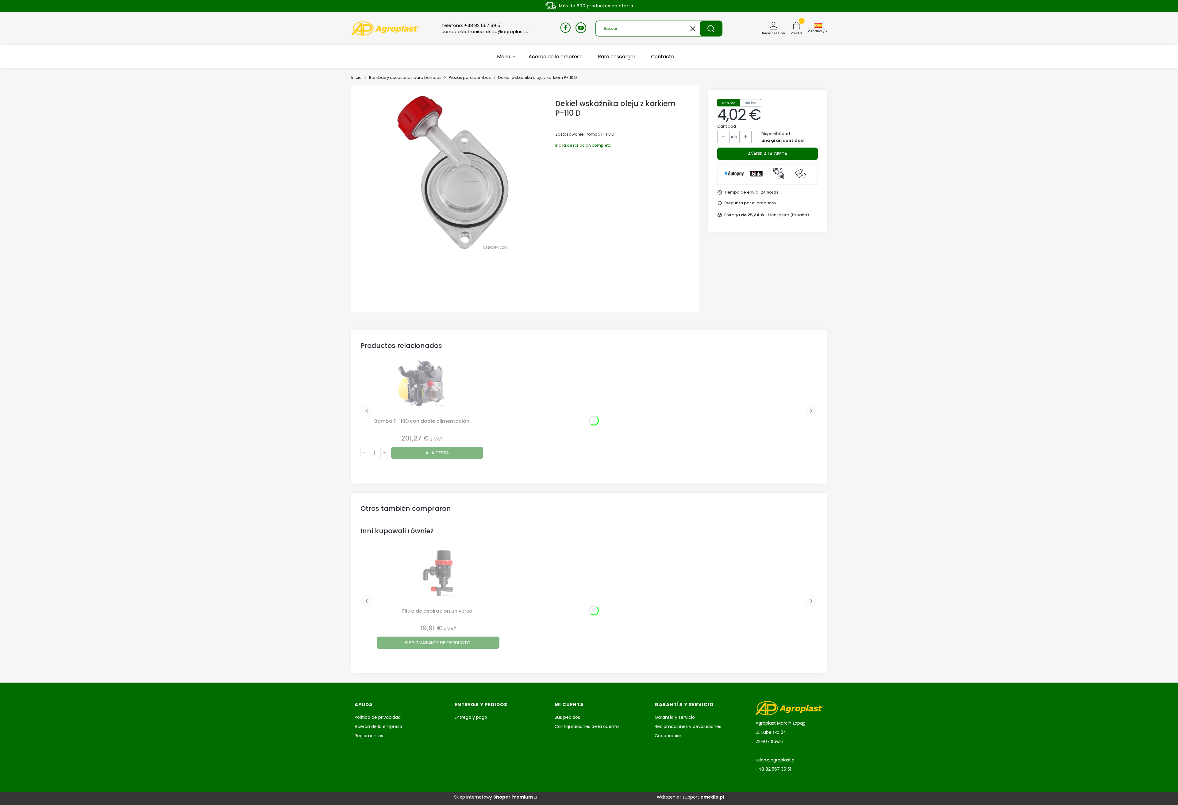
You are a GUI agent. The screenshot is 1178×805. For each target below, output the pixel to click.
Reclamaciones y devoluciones (688, 726)
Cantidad (726, 126)
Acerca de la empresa (378, 726)
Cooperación (669, 736)
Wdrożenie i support (690, 797)
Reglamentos (369, 736)
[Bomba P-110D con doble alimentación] (421, 387)
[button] (711, 28)
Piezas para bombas (470, 77)
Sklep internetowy (493, 797)
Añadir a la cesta (767, 154)
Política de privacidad (378, 717)
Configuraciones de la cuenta (587, 726)
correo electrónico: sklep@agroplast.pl (485, 32)
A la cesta (437, 453)
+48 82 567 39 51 (773, 769)
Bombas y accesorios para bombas (405, 77)
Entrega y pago (471, 717)
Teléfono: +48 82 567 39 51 (471, 25)
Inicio (356, 77)
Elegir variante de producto (438, 643)
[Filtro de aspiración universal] (438, 577)
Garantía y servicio (675, 717)
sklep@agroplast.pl (775, 760)
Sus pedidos (567, 717)
